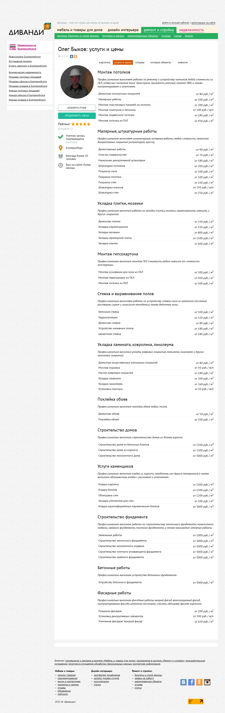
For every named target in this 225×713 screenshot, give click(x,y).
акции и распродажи (69, 681)
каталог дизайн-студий (106, 678)
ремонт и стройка (159, 29)
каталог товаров (67, 675)
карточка (104, 62)
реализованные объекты (143, 35)
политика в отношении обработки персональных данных (100, 663)
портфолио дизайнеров (107, 675)
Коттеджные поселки (20, 61)
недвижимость (191, 29)
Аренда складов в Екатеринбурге (27, 99)
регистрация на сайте (203, 22)
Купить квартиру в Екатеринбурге (28, 65)
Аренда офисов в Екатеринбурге (27, 95)
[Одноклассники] (75, 56)
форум (189, 35)
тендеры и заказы (113, 35)
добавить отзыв (77, 107)
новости (183, 62)
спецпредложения (67, 678)
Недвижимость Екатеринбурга (27, 46)
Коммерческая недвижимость (25, 72)
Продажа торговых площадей (25, 76)
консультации (101, 681)
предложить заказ (77, 115)
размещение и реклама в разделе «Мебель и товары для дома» (100, 660)
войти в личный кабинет (175, 22)
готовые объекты (160, 62)
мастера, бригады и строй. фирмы (78, 35)
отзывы (166, 35)
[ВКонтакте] (71, 56)
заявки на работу (144, 678)
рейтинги (63, 694)
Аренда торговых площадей (24, 90)
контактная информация (146, 663)
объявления (64, 690)
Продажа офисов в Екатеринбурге (28, 81)
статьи (178, 35)
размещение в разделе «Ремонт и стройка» (160, 660)
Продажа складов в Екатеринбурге (28, 86)
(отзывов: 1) (65, 128)
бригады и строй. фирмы (148, 675)
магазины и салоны (68, 684)
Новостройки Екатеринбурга (25, 56)
